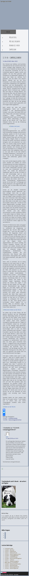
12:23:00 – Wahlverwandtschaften (13, 564)
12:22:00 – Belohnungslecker (11, 568)
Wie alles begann (14, 41)
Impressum (12, 49)
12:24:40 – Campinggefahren (11, 555)
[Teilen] (14, 414)
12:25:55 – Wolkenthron (10, 551)
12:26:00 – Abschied (9, 550)
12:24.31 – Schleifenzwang (10, 418)
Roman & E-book (14, 45)
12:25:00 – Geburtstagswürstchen (12, 420)
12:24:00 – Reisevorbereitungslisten (13, 558)
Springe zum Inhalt (6, 1)
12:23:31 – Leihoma (9, 559)
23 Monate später (9, 548)
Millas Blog (12, 37)
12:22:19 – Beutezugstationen (12, 566)
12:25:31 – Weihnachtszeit (11, 552)
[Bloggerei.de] (4, 572)
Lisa (7, 437)
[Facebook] (14, 410)
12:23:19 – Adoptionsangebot (12, 561)
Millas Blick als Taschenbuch (11, 562)
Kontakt (16, 574)
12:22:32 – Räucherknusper (11, 565)
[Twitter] (14, 412)
